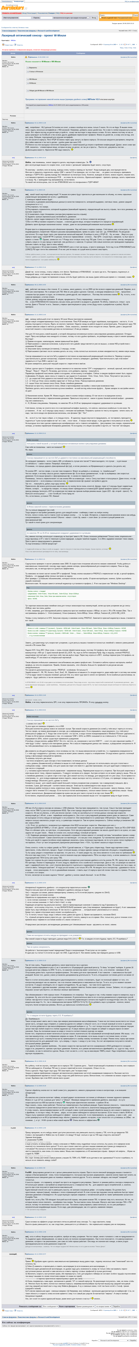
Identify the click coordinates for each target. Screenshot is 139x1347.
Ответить (20, 45)
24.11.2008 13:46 (36, 695)
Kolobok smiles (76, 1345)
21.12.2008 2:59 (35, 1168)
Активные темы (23, 27)
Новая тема (9, 45)
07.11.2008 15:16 (36, 267)
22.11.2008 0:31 (35, 559)
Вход (24, 13)
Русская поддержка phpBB (61, 1345)
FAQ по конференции (132, 1)
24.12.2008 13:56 (36, 1232)
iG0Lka (13, 40)
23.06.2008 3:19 (39, 57)
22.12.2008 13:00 (36, 1217)
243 (133, 44)
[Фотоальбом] (132, 57)
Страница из (109, 44)
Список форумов (9, 31)
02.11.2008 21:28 (36, 123)
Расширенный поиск (125, 18)
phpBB (65, 1343)
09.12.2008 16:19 (36, 1061)
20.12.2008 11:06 (36, 1128)
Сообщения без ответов (9, 27)
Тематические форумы (27, 31)
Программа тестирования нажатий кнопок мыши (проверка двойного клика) (62, 99)
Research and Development (48, 31)
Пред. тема (123, 47)
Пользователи (42, 13)
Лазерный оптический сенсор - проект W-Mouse (34, 35)
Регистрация (31, 13)
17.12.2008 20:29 (36, 1086)
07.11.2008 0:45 (35, 190)
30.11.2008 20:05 (36, 803)
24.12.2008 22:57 (36, 1254)
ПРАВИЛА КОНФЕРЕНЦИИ (11, 13)
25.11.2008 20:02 (36, 710)
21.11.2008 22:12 (36, 433)
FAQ (57, 13)
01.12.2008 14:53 (36, 882)
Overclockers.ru (7, 1)
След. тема (132, 47)
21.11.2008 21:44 (36, 314)
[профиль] (124, 57)
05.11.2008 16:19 (36, 157)
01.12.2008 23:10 (36, 960)
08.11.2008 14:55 (36, 284)
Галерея (52, 13)
